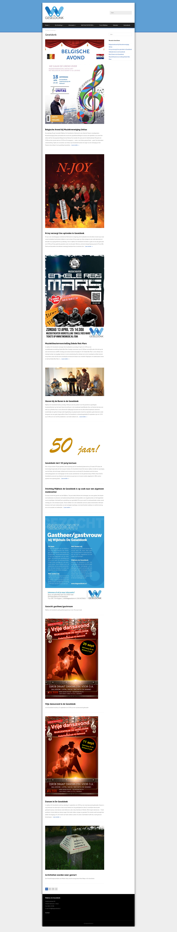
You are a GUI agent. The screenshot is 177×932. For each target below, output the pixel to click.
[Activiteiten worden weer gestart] (74, 869)
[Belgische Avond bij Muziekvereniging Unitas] (74, 124)
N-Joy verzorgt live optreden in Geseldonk (64, 233)
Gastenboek (127, 25)
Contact (47, 913)
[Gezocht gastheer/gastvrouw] (74, 601)
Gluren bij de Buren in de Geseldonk (62, 401)
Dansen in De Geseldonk (56, 801)
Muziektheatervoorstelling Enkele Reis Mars (66, 343)
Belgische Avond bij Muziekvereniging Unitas (66, 129)
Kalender (115, 25)
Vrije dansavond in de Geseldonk (60, 703)
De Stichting (58, 25)
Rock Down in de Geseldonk (116, 54)
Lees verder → (75, 145)
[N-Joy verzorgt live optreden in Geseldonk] (74, 227)
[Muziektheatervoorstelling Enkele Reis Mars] (74, 338)
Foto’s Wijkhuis (103, 25)
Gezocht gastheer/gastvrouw (59, 606)
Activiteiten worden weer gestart (61, 874)
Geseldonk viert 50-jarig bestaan (60, 463)
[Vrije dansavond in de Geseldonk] (71, 698)
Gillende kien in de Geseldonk (117, 52)
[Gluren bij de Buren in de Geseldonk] (74, 395)
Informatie (71, 25)
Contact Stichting (50, 30)
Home (46, 25)
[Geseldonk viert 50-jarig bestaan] (74, 457)
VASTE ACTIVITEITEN (87, 25)
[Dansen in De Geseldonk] (71, 796)
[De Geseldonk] (88, 12)
